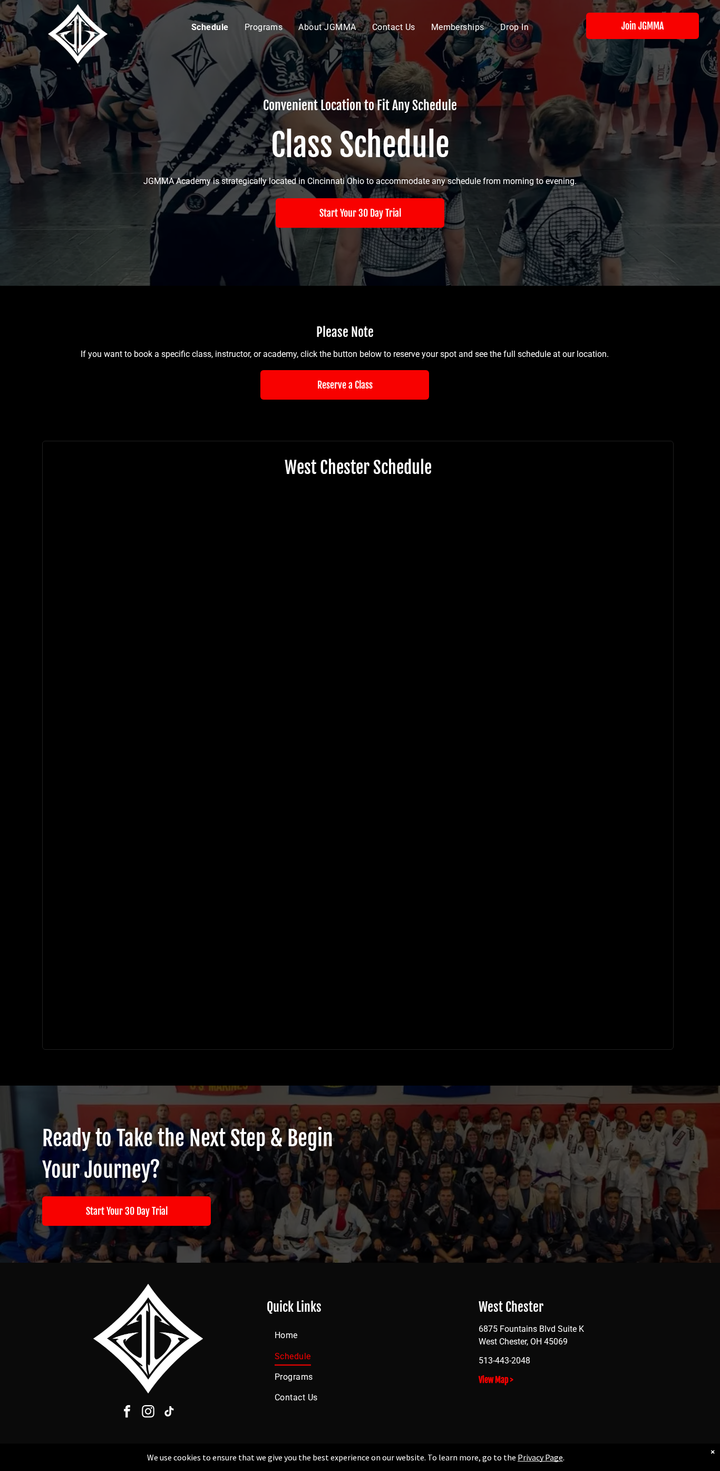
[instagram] (148, 1413)
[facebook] (127, 1413)
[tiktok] (169, 1413)
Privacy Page (540, 1457)
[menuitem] (210, 27)
